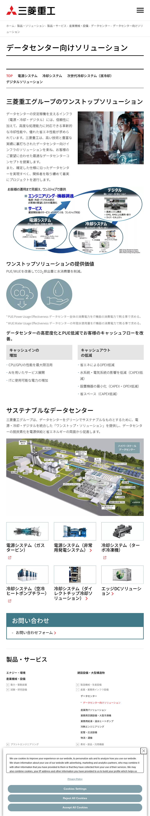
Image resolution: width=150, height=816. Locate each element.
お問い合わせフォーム (34, 632)
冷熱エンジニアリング (92, 726)
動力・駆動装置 (19, 684)
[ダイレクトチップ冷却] (75, 575)
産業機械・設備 (78, 26)
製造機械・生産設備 (91, 684)
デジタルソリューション (24, 81)
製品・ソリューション (31, 26)
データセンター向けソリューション (102, 702)
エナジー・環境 (15, 673)
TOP (9, 75)
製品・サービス (56, 26)
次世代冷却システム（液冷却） (90, 75)
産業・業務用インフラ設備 (94, 689)
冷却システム (52, 75)
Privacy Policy (75, 779)
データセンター (100, 26)
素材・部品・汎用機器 (92, 744)
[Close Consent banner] (144, 751)
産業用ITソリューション (93, 709)
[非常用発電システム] (75, 531)
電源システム (28, 75)
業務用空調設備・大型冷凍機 (96, 715)
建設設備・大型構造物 (91, 673)
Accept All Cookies (75, 807)
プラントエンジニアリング (25, 744)
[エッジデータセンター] (122, 575)
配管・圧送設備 (89, 732)
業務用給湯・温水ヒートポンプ (97, 721)
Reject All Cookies (75, 798)
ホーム (10, 26)
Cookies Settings (75, 788)
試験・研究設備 (19, 689)
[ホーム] (30, 9)
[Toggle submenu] (7, 684)
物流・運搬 (86, 737)
